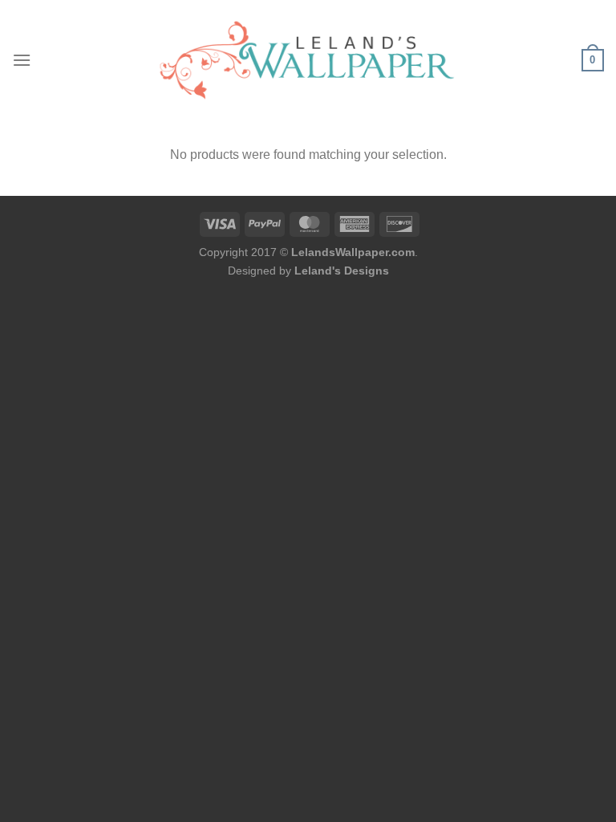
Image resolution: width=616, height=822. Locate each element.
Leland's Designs (341, 270)
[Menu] (21, 59)
